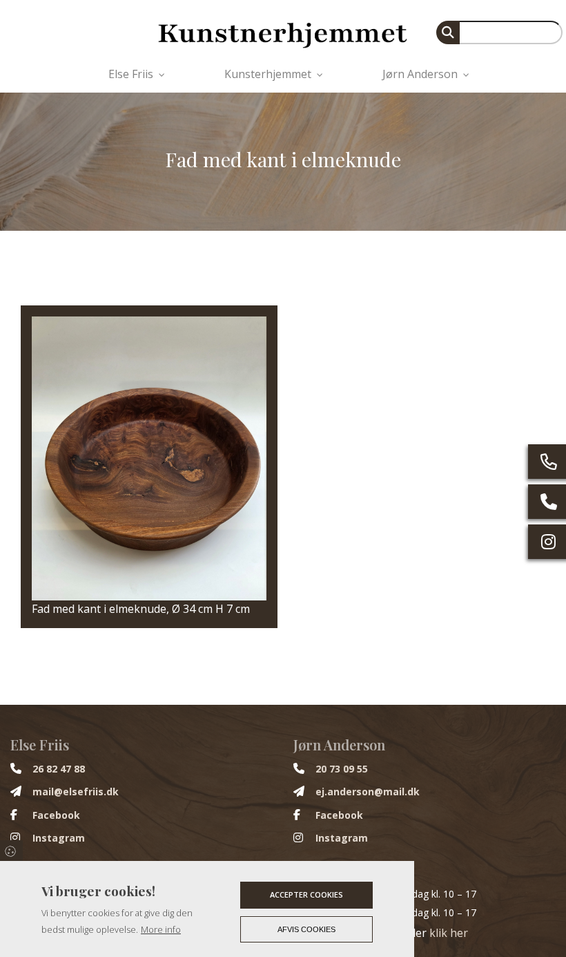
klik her (448, 932)
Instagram (58, 838)
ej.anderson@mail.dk (367, 792)
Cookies (11, 850)
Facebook (56, 815)
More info (161, 929)
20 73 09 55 (341, 769)
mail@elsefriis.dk (75, 792)
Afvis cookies (306, 929)
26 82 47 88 (58, 769)
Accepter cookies (306, 894)
